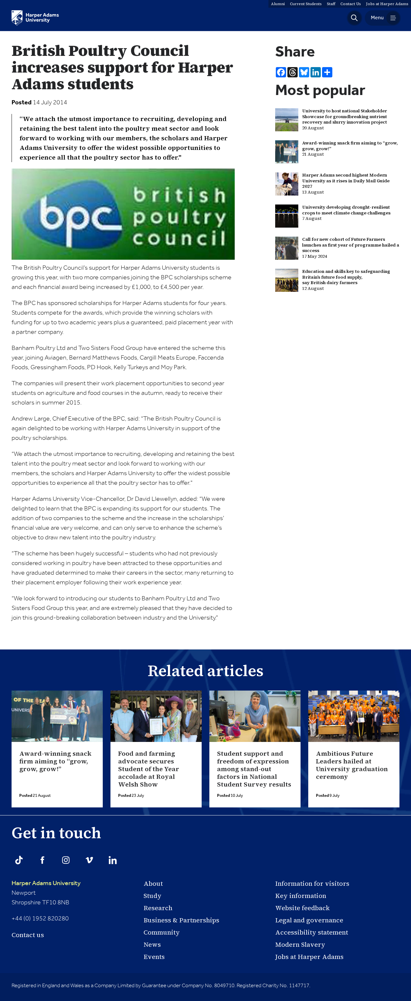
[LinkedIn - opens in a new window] (112, 860)
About (153, 883)
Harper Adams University (46, 883)
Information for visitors (312, 883)
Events (154, 956)
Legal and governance (309, 920)
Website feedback (302, 907)
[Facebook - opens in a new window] (42, 860)
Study (153, 895)
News (152, 944)
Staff (331, 3)
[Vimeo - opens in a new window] (89, 860)
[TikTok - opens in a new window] (19, 860)
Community (162, 932)
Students (306, 3)
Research (158, 907)
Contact (350, 3)
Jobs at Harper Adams (309, 956)
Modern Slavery (300, 944)
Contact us (28, 934)
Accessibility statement (311, 932)
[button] (354, 18)
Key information (300, 895)
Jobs (387, 3)
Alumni (278, 3)
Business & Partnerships (181, 920)
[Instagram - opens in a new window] (65, 860)
